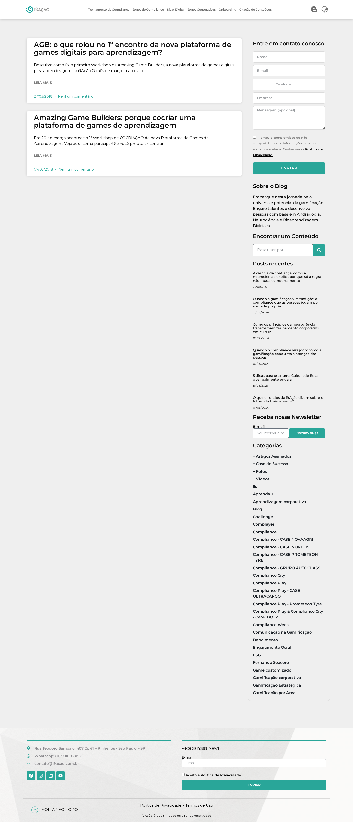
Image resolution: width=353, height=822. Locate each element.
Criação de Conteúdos (255, 9)
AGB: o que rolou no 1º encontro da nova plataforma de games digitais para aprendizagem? (132, 48)
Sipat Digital (175, 9)
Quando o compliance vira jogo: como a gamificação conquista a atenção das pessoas (287, 354)
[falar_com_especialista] (324, 9)
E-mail (259, 426)
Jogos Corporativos (202, 9)
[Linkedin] (50, 775)
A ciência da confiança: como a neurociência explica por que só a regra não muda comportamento (287, 277)
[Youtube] (60, 775)
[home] (37, 9)
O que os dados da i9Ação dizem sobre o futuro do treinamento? (288, 399)
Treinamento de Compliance (108, 9)
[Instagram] (41, 775)
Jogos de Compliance (148, 9)
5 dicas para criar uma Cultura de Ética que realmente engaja (285, 377)
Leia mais (43, 82)
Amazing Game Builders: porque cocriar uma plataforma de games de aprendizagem (115, 121)
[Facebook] (31, 775)
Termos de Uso (199, 805)
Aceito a (213, 775)
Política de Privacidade (221, 775)
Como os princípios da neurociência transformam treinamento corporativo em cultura (286, 328)
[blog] (314, 9)
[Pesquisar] (319, 250)
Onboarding (227, 9)
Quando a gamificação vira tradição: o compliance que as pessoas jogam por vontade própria (286, 302)
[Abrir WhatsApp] (341, 810)
